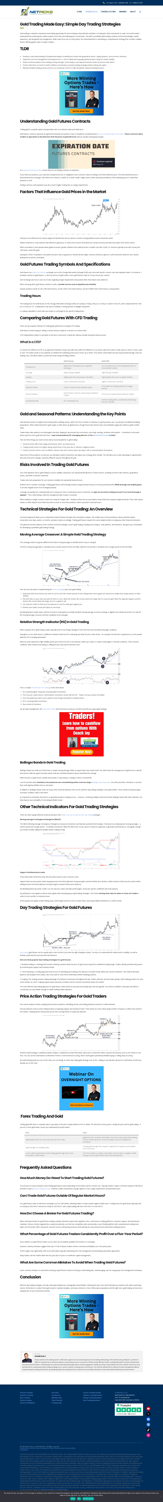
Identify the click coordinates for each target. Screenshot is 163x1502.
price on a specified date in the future (110, 134)
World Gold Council (101, 435)
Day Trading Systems (91, 1400)
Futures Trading (26, 1393)
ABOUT (133, 11)
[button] (140, 12)
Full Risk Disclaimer (47, 1490)
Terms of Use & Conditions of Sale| (42, 1448)
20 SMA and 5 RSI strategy (40, 688)
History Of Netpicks (27, 1403)
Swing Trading (25, 1400)
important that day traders (32, 170)
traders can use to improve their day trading (77, 815)
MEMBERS (123, 11)
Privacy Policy (63, 1490)
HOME (79, 11)
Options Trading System (92, 1395)
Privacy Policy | (25, 1448)
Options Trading (26, 1395)
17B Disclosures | (60, 1448)
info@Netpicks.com (121, 1393)
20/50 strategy (57, 589)
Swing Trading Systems (92, 1398)
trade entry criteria (48, 709)
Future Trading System (92, 1393)
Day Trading (25, 1398)
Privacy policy (88, 1499)
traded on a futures (39, 272)
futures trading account (42, 1189)
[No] (160, 1496)
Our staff (55, 1393)
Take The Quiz (57, 1400)
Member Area (57, 1398)
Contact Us (56, 1395)
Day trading (24, 952)
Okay (73, 1499)
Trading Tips (57, 1403)
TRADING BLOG (91, 11)
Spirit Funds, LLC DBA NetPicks (35, 1447)
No (79, 1499)
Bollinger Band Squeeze (100, 782)
